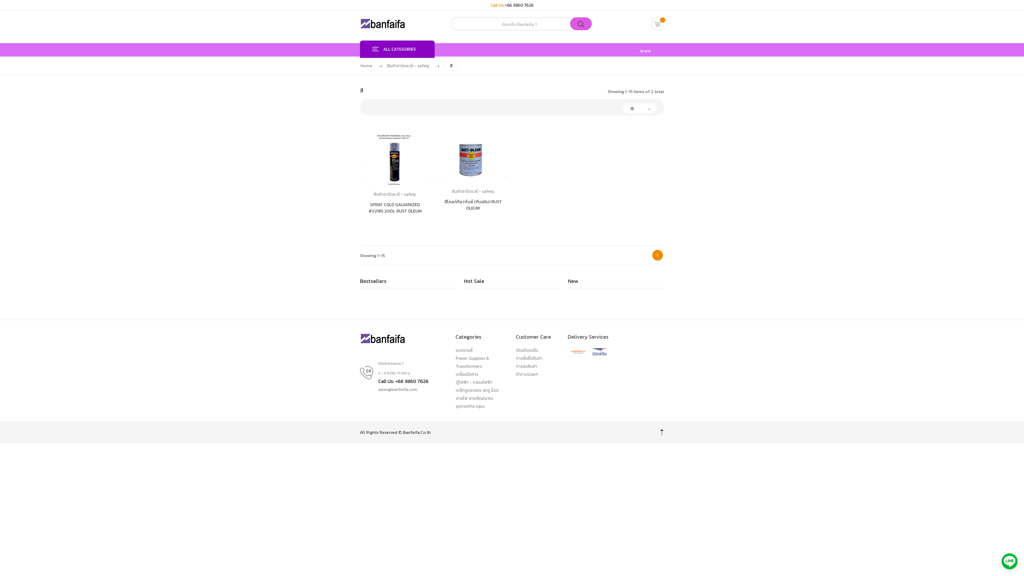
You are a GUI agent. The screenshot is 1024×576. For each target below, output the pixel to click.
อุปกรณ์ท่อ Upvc (470, 406)
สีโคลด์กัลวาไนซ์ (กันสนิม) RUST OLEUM (473, 204)
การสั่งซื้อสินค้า (529, 358)
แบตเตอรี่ (464, 350)
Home (366, 65)
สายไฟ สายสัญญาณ (474, 398)
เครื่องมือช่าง (467, 374)
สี (451, 65)
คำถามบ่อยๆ (527, 374)
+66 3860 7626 (519, 5)
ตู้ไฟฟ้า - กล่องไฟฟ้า (474, 382)
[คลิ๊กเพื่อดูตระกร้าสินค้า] (657, 24)
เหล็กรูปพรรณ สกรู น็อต (477, 390)
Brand (645, 51)
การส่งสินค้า (526, 366)
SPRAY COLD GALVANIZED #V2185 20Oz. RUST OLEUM (395, 207)
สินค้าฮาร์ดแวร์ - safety (408, 65)
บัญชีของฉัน (527, 350)
